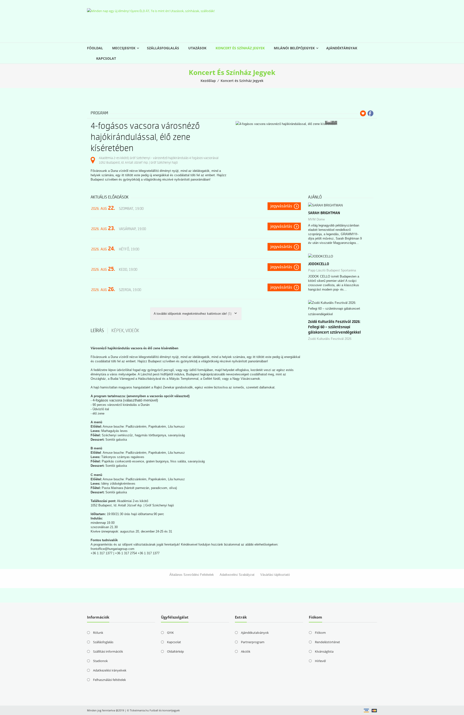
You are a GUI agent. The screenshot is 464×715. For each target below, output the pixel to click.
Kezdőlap (208, 80)
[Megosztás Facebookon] (370, 113)
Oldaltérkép (175, 651)
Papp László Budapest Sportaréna (332, 270)
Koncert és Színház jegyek (240, 48)
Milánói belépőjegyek (294, 48)
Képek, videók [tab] (125, 330)
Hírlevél (320, 661)
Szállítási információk (108, 651)
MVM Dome (316, 219)
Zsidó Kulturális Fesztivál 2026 (329, 339)
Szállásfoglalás (163, 48)
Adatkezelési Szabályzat (237, 574)
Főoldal (95, 48)
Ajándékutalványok (255, 632)
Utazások (197, 48)
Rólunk (98, 632)
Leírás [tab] (97, 330)
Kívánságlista (324, 651)
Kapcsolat (106, 58)
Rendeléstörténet (327, 642)
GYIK (170, 632)
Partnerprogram (252, 642)
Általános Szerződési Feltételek (191, 574)
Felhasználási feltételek (109, 680)
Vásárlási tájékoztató (275, 574)
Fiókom (320, 632)
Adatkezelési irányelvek (109, 670)
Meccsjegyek (123, 48)
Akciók (245, 651)
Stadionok (100, 661)
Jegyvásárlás (281, 206)
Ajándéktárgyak (341, 48)
